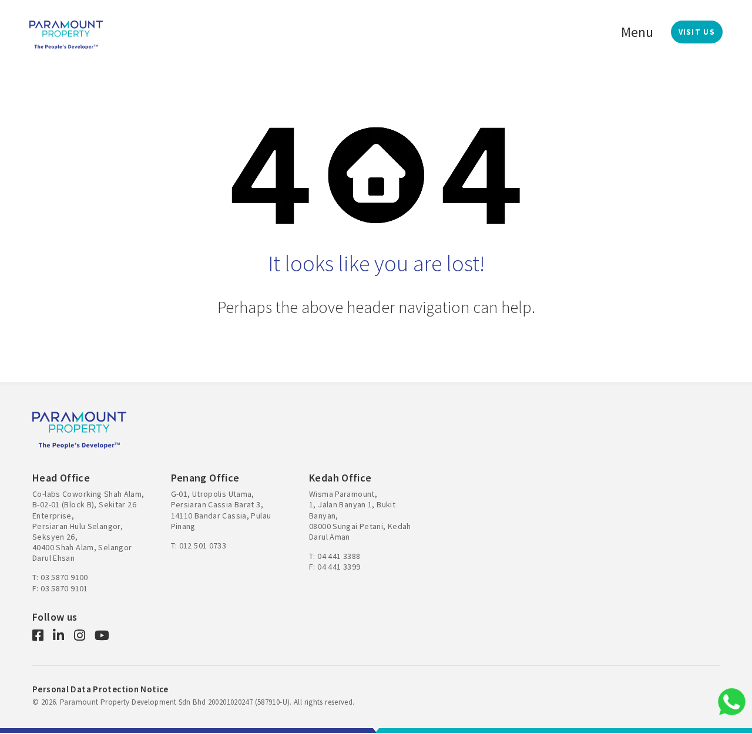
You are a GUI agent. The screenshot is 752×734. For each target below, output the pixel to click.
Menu (637, 32)
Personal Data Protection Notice (100, 689)
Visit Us (697, 32)
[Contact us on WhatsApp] (731, 701)
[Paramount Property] (66, 33)
